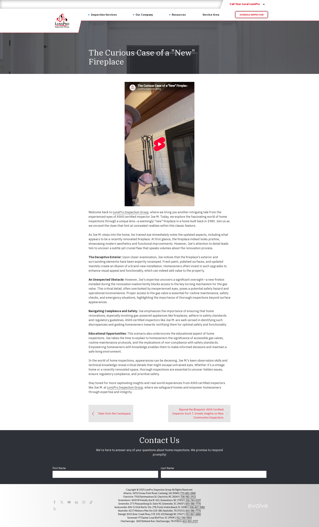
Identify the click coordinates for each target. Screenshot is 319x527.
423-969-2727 (190, 521)
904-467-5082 (197, 507)
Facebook (54, 502)
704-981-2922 (188, 496)
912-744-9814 (184, 517)
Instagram (83, 502)
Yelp (54, 509)
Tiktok (91, 502)
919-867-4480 (193, 514)
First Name (59, 468)
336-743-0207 (193, 500)
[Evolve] (258, 505)
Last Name (167, 468)
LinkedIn (76, 502)
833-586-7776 (193, 503)
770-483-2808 (188, 493)
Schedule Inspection (252, 14)
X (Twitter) (61, 502)
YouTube (69, 502)
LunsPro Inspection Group (131, 212)
